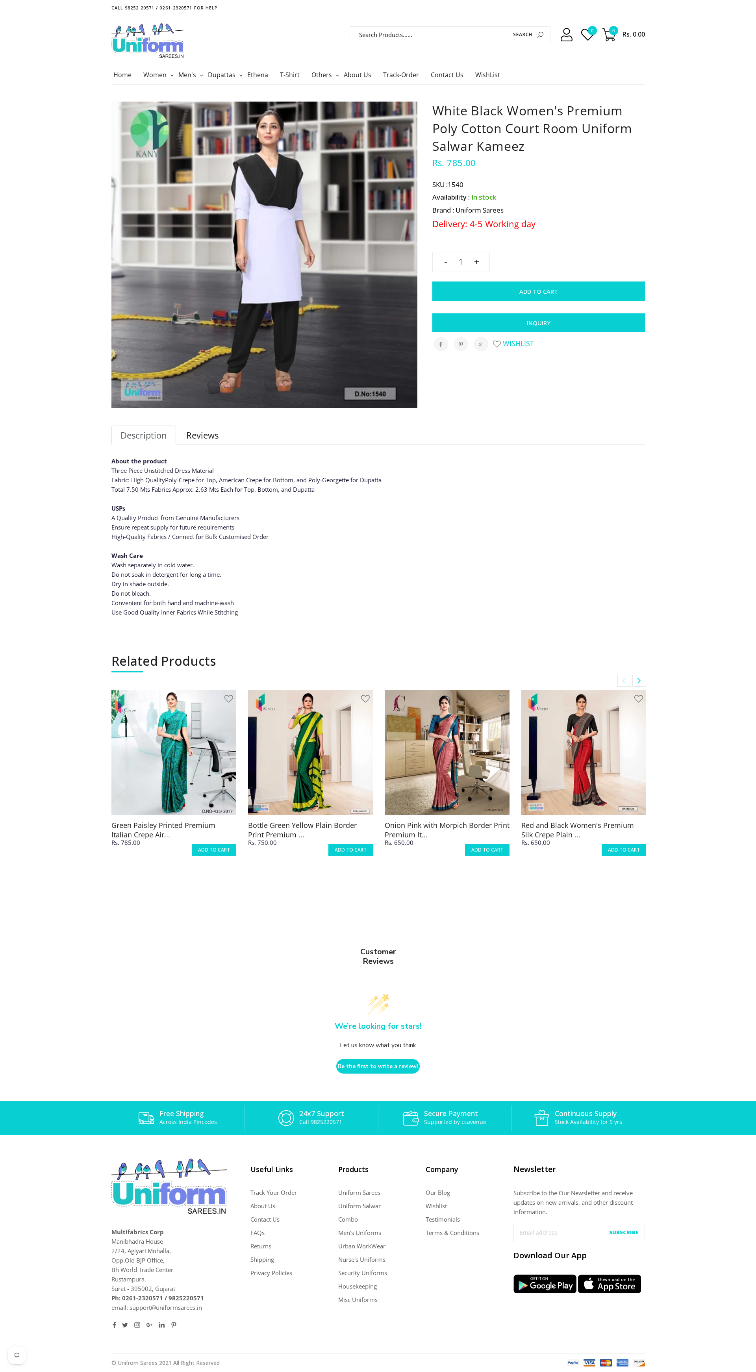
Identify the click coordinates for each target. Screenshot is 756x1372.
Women (156, 74)
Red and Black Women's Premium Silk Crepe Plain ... (577, 829)
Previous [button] (624, 681)
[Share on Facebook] (441, 344)
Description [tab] (143, 435)
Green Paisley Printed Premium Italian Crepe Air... (163, 829)
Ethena (257, 74)
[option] (174, 780)
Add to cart (538, 291)
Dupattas (222, 74)
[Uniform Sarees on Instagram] (137, 1325)
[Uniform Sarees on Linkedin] (162, 1325)
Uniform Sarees (359, 1192)
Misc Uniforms (358, 1299)
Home (122, 74)
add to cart (214, 849)
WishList (487, 74)
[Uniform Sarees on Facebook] (114, 1325)
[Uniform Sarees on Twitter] (125, 1325)
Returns (260, 1246)
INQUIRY (538, 323)
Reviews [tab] (202, 435)
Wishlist (517, 343)
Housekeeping (357, 1286)
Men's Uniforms (359, 1233)
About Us (357, 74)
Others (322, 74)
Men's (188, 74)
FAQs (257, 1233)
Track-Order (401, 74)
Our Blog (438, 1192)
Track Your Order (273, 1192)
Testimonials (443, 1219)
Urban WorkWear (361, 1246)
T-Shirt (290, 74)
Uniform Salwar (359, 1206)
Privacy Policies (271, 1273)
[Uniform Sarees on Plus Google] (149, 1325)
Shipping (262, 1259)
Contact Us (447, 74)
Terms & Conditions (452, 1233)
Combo (348, 1219)
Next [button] (639, 681)
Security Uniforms (362, 1273)
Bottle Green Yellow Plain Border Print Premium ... (302, 829)
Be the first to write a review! (378, 1066)
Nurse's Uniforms (361, 1259)
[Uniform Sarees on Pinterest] (174, 1325)
